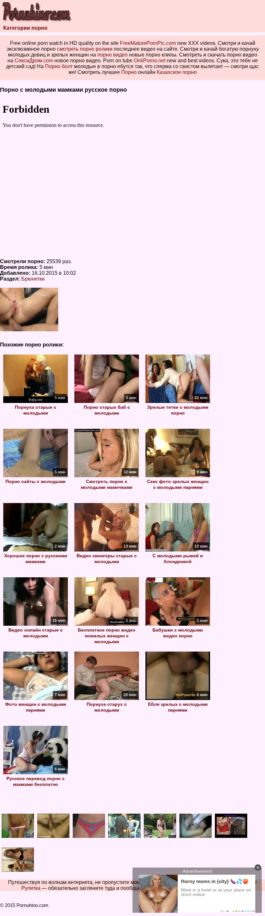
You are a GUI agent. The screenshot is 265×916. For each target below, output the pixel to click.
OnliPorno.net (149, 60)
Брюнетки (33, 279)
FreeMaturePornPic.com (148, 43)
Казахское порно (177, 72)
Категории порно (25, 28)
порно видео (112, 54)
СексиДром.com (34, 60)
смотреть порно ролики (84, 49)
